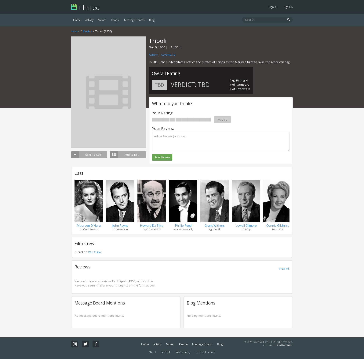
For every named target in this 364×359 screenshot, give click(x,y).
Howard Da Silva (151, 225)
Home (77, 20)
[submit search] (288, 20)
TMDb (288, 345)
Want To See (93, 154)
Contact (165, 352)
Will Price (94, 252)
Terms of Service (205, 352)
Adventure (168, 54)
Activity (89, 20)
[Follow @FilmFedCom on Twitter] (85, 344)
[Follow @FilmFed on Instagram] (74, 344)
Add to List (132, 154)
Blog (152, 20)
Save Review (162, 157)
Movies (102, 20)
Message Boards (134, 20)
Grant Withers (215, 225)
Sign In (273, 7)
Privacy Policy (183, 352)
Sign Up (288, 7)
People (115, 20)
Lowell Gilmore (246, 225)
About (152, 352)
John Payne (120, 225)
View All (284, 268)
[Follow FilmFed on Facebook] (96, 344)
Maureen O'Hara (89, 225)
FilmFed (88, 7)
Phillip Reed (183, 225)
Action (153, 54)
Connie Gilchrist (277, 225)
